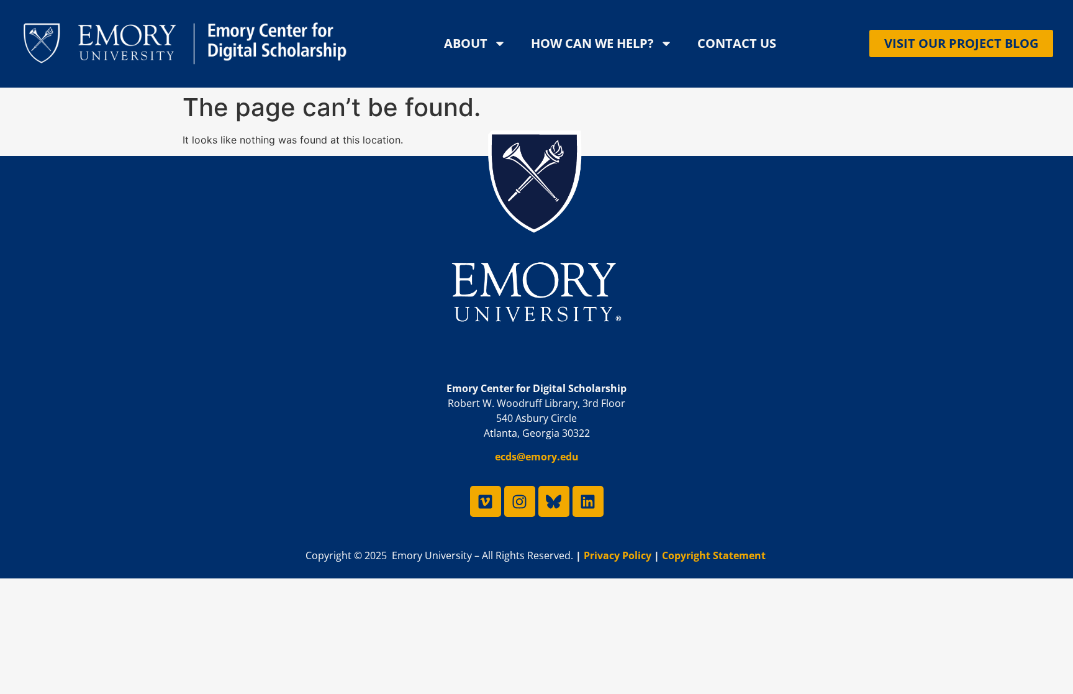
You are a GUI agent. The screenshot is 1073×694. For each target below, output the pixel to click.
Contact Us (736, 43)
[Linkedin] (588, 501)
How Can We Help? (592, 43)
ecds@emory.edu (537, 457)
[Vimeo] (485, 501)
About (465, 43)
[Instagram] (519, 501)
